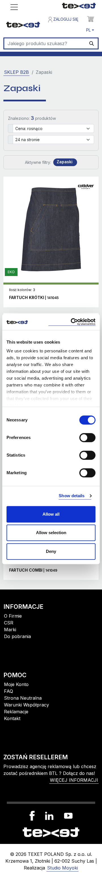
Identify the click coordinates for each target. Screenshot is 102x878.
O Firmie (13, 616)
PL (88, 30)
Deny (51, 551)
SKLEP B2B (16, 72)
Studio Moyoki (62, 868)
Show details (71, 495)
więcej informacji (74, 780)
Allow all (51, 514)
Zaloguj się (65, 19)
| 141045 (34, 298)
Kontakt (12, 718)
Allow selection (51, 532)
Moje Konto (16, 684)
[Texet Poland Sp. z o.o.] (51, 831)
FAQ (8, 691)
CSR (8, 623)
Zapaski (65, 162)
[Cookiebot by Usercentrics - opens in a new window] (71, 322)
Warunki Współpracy (26, 705)
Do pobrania (17, 636)
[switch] (87, 437)
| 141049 (33, 570)
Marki (10, 629)
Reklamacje (16, 711)
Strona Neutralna (23, 698)
